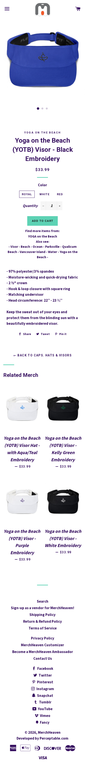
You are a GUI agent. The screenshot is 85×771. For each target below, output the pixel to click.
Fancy (44, 722)
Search (42, 601)
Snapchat (44, 695)
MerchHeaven (49, 732)
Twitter (45, 675)
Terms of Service (43, 628)
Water (52, 252)
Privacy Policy (42, 638)
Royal (27, 194)
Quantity (30, 205)
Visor (14, 246)
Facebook (45, 668)
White (44, 194)
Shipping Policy (42, 614)
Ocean (37, 246)
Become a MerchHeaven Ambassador (42, 651)
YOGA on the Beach (42, 132)
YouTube (45, 708)
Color (42, 185)
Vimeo (44, 715)
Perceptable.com (54, 738)
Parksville (52, 246)
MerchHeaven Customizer (42, 645)
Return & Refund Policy (42, 621)
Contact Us (42, 658)
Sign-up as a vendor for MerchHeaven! (42, 607)
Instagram (45, 688)
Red (60, 194)
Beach (25, 246)
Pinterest (44, 682)
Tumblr (44, 702)
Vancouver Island (32, 252)
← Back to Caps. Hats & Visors (42, 355)
